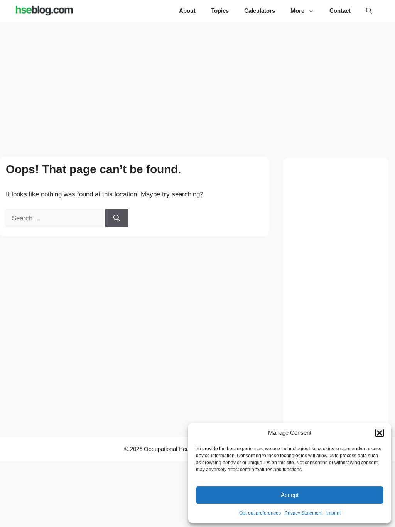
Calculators (259, 10)
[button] (379, 433)
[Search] (116, 218)
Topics (220, 10)
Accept (290, 495)
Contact (340, 10)
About (187, 10)
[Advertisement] (198, 82)
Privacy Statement (303, 513)
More (297, 10)
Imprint (333, 513)
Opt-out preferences (260, 513)
